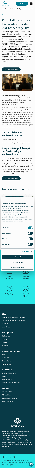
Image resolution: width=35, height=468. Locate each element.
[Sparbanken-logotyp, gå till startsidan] (5, 3)
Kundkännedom (7, 392)
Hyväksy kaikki (17, 257)
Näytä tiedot (25, 251)
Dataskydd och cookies (9, 398)
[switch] (30, 233)
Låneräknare (6, 327)
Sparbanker (5, 358)
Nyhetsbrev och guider (9, 373)
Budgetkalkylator (7, 379)
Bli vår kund (5, 345)
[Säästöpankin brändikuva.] (3, 457)
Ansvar (4, 354)
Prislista (4, 342)
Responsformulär (7, 401)
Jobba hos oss (6, 364)
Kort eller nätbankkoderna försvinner (13, 320)
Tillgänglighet (6, 395)
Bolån (4, 376)
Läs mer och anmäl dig (11, 69)
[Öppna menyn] (31, 3)
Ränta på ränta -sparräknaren (11, 383)
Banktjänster (6, 336)
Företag (4, 339)
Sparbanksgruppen (8, 361)
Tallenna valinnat (17, 262)
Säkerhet (5, 324)
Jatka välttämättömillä (17, 267)
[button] (31, 464)
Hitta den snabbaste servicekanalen (13, 317)
